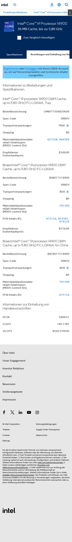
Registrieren (11, 68)
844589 (64, 139)
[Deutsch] (59, 4)
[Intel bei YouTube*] (29, 413)
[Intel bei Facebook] (4, 413)
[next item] (70, 12)
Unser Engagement (14, 360)
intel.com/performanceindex (50, 462)
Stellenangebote (13, 391)
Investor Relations (13, 368)
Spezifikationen (15, 54)
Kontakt (7, 376)
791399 (64, 205)
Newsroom (9, 384)
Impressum (9, 399)
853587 (63, 218)
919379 (64, 221)
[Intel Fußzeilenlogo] (9, 510)
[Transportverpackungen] (67, 125)
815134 (51, 218)
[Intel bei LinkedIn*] (20, 413)
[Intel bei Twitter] (12, 413)
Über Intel (9, 353)
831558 (52, 139)
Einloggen (31, 68)
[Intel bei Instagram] (37, 413)
